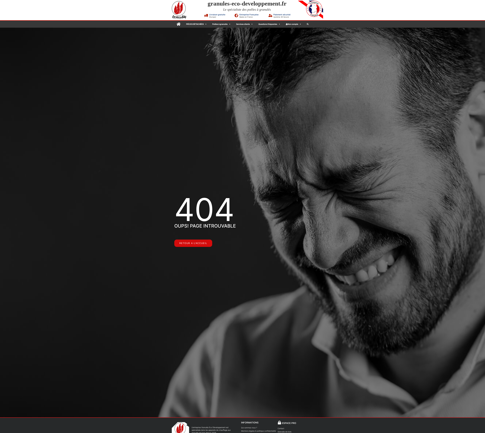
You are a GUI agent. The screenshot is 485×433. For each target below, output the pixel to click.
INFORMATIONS (250, 422)
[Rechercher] (307, 24)
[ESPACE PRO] (279, 422)
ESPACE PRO (289, 423)
